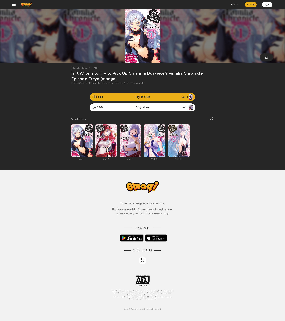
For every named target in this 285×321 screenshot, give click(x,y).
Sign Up (251, 4)
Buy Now (142, 107)
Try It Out (142, 97)
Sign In (234, 4)
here (154, 299)
